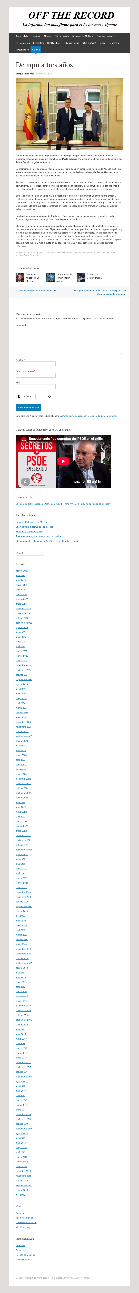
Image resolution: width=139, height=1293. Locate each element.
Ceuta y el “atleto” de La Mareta (32, 278)
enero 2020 (21, 944)
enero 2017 (21, 1109)
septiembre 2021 (24, 849)
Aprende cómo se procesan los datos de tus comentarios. (88, 415)
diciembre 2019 (23, 948)
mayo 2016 (21, 1147)
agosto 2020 (22, 911)
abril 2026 (20, 589)
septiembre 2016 (24, 1128)
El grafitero (38, 42)
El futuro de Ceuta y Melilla (94, 276)
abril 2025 (20, 646)
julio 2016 (20, 1138)
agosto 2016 (22, 1133)
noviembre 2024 (23, 669)
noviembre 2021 (23, 840)
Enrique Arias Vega (25, 73)
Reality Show (53, 42)
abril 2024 (20, 703)
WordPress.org (23, 1227)
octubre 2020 (22, 901)
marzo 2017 (21, 1100)
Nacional (36, 36)
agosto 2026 (22, 570)
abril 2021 (20, 873)
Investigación (22, 49)
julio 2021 (20, 859)
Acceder (20, 1212)
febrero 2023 (22, 769)
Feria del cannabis (106, 36)
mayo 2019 (21, 982)
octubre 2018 (22, 1015)
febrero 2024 (22, 712)
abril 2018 (20, 1043)
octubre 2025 (22, 617)
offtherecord (30, 18)
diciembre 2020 (23, 892)
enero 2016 (21, 1166)
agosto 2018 (22, 1024)
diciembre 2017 (23, 1062)
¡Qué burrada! (89, 42)
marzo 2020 (21, 934)
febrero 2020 (22, 939)
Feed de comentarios (26, 1222)
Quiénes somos (23, 1259)
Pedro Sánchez (31, 255)
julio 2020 (20, 915)
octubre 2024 (22, 674)
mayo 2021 (21, 868)
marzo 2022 (21, 821)
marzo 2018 (21, 1048)
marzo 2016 (21, 1156)
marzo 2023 (21, 764)
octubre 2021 (22, 844)
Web (18, 382)
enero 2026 (21, 603)
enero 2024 (21, 717)
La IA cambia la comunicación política (64, 278)
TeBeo (102, 42)
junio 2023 (21, 750)
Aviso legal (21, 1250)
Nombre (20, 359)
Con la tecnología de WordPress (31, 1277)
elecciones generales (64, 252)
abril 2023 (20, 759)
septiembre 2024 (24, 679)
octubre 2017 (22, 1071)
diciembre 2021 (23, 835)
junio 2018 (21, 1034)
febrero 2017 (22, 1104)
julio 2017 (20, 1086)
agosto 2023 (22, 740)
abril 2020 (20, 930)
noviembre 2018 (23, 1010)
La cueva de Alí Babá (82, 36)
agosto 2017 (22, 1081)
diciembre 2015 (23, 1171)
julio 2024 (20, 688)
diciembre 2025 (23, 608)
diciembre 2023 (23, 721)
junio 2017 (21, 1090)
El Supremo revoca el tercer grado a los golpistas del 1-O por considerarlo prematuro (101, 292)
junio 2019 (21, 977)
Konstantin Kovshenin (80, 1277)
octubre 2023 (22, 731)
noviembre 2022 (23, 783)
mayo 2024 (21, 698)
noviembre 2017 (23, 1067)
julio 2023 (20, 745)
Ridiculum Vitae (71, 42)
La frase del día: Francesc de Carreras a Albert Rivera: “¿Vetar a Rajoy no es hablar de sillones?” (63, 503)
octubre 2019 (22, 958)
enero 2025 (21, 660)
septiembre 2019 (24, 963)
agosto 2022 (22, 797)
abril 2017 (20, 1095)
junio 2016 (21, 1142)
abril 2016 (20, 1152)
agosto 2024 (22, 684)
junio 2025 (21, 636)
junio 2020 (21, 920)
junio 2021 (21, 863)
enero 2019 (21, 1000)
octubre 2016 (22, 1123)
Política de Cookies (25, 1254)
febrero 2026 (22, 599)
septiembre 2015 (24, 1185)
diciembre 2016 (23, 1114)
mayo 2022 (21, 811)
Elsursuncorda (62, 36)
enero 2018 (21, 1057)
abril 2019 (20, 986)
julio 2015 (20, 1194)
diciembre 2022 (23, 778)
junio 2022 (21, 807)
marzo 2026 (21, 594)
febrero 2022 (22, 825)
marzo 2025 (21, 651)
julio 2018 (20, 1029)
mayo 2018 (21, 1038)
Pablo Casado (102, 252)
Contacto (20, 1245)
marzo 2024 (21, 707)
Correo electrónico (25, 371)
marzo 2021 (21, 878)
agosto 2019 (22, 967)
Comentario (22, 325)
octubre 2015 (22, 1180)
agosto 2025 (22, 627)
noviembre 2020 (23, 896)
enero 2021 (21, 887)
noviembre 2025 (23, 613)
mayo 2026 (21, 584)
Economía (114, 42)
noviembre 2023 (23, 726)
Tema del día (22, 36)
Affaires (47, 36)
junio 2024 (21, 693)
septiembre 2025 (24, 622)
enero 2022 (21, 830)
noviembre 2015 (23, 1175)
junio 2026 (21, 580)
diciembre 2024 (23, 665)
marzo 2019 (21, 991)
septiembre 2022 (24, 792)
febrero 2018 (22, 1052)
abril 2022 (20, 816)
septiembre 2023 (24, 736)
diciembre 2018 (23, 1005)
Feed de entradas (24, 1217)
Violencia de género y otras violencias (36, 290)
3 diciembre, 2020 (44, 73)
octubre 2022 (22, 788)
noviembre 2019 (23, 953)
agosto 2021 (22, 854)
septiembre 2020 (24, 906)
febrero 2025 (22, 655)
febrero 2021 (22, 882)
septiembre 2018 (24, 1019)
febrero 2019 (22, 996)
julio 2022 (20, 802)
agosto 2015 (22, 1190)
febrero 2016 (22, 1161)
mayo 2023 (21, 755)
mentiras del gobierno (85, 252)
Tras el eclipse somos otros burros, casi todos (38, 536)
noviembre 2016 (23, 1119)
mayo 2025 (21, 641)
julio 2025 (20, 632)
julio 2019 (20, 972)
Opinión (36, 49)
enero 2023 (21, 773)
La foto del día (23, 42)
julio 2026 (20, 575)
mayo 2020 (21, 925)
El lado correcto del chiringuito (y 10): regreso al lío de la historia (47, 540)
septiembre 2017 (24, 1076)
